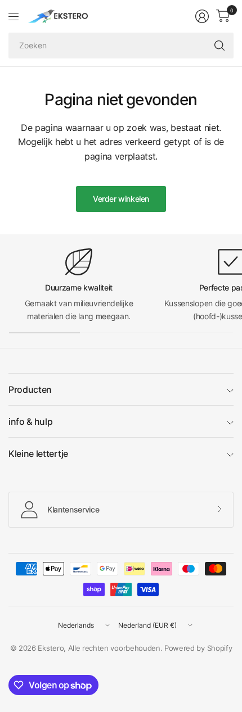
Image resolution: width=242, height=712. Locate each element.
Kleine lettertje (38, 453)
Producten (30, 389)
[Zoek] (219, 45)
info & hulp (30, 421)
